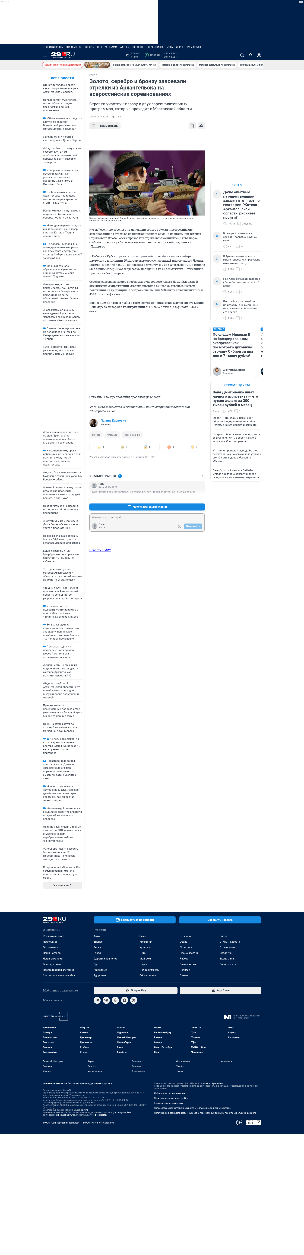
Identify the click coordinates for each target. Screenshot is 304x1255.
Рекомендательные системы (168, 1103)
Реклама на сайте (54, 936)
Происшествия (189, 953)
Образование (148, 975)
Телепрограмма (107, 47)
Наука (143, 964)
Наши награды (52, 953)
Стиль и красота (230, 941)
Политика (186, 947)
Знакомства (74, 47)
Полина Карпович (113, 420)
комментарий (107, 125)
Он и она (185, 936)
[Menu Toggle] (45, 55)
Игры (179, 47)
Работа (184, 958)
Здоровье (100, 975)
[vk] (106, 1000)
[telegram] (97, 1000)
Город (97, 953)
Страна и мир (228, 947)
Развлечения (188, 964)
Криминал (146, 941)
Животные (100, 969)
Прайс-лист (50, 941)
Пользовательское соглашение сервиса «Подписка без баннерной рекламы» (193, 1108)
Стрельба (112, 435)
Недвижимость (53, 47)
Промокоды (193, 47)
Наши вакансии (53, 958)
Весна (97, 947)
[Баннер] (97, 65)
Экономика (227, 958)
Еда (96, 964)
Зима (143, 936)
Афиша (124, 47)
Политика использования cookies (171, 1098)
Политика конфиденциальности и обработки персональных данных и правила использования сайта (205, 1113)
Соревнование (132, 435)
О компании (50, 947)
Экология (226, 953)
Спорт (223, 936)
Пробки (153, 55)
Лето (143, 953)
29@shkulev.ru (81, 1110)
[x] (133, 1000)
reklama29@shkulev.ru (213, 1083)
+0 (190, 498)
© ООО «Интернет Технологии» (99, 1122)
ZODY (170, 47)
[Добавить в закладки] (192, 125)
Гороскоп (138, 47)
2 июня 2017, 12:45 (98, 116)
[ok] (115, 1000)
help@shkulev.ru (66, 1115)
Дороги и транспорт (106, 958)
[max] (124, 1000)
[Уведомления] (250, 55)
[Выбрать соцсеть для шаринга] (201, 125)
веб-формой (101, 1115)
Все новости (62, 78)
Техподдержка (52, 964)
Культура (145, 947)
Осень (183, 941)
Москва (96, 435)
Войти (102, 527)
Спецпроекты (228, 964)
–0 (200, 498)
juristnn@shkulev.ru (122, 1112)
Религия (185, 969)
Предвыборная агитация (58, 969)
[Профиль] (259, 55)
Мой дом (145, 958)
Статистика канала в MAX (59, 975)
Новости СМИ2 (100, 550)
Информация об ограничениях (169, 1093)
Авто (97, 936)
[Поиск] (242, 55)
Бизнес (98, 941)
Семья (184, 975)
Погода (89, 47)
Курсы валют (155, 47)
